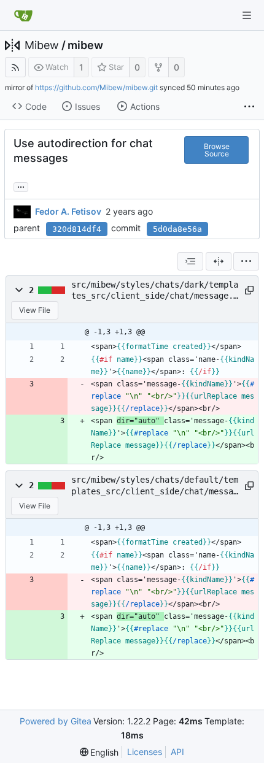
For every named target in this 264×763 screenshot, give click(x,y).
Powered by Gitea (55, 721)
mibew (85, 45)
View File (34, 310)
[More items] (249, 107)
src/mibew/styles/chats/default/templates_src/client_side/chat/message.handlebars (154, 486)
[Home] (23, 15)
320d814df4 (76, 229)
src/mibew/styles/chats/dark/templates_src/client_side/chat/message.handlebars (154, 291)
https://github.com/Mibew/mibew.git (96, 87)
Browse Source (217, 150)
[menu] (246, 261)
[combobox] (190, 261)
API (177, 751)
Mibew (42, 45)
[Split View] (218, 261)
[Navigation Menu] (247, 15)
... (21, 186)
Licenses (144, 751)
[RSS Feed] (15, 67)
